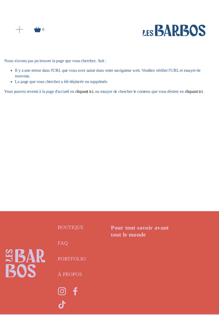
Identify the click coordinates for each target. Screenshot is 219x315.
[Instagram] (62, 291)
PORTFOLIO (72, 259)
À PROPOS (70, 274)
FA (61, 243)
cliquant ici (84, 91)
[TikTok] (62, 304)
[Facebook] (75, 291)
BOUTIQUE (71, 227)
